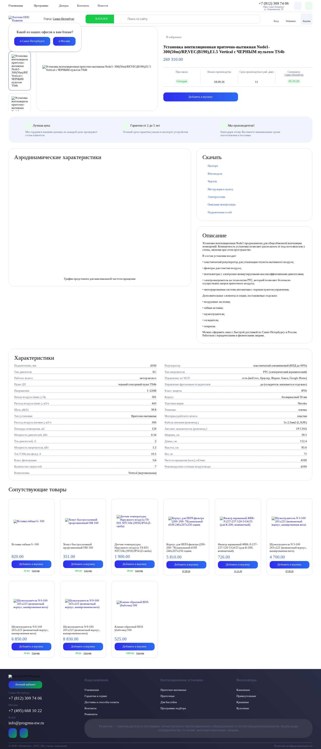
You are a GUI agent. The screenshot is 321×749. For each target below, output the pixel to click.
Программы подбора (173, 708)
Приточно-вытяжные (173, 690)
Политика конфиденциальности (293, 745)
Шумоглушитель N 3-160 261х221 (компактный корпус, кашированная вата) (288, 548)
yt (13, 733)
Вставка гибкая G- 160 (25, 544)
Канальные (243, 690)
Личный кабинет (25, 684)
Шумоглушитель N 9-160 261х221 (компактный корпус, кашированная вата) (81, 630)
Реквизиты (91, 714)
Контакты (83, 5)
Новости (103, 5)
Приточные (167, 696)
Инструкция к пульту (220, 189)
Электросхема (216, 196)
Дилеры (64, 5)
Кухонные (242, 708)
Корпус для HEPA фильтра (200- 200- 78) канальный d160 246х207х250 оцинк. (185, 548)
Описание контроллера (222, 204)
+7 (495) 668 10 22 (25, 710)
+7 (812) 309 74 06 (25, 698)
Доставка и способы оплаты (102, 702)
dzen (24, 733)
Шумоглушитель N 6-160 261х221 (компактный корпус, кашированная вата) (30, 630)
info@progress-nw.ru (26, 723)
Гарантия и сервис (96, 696)
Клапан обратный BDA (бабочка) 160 (129, 628)
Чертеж (212, 181)
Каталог (101, 18)
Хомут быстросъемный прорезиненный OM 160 (78, 546)
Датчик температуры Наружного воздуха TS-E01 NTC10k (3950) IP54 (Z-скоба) (133, 548)
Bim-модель (215, 173)
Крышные (242, 702)
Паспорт (213, 165)
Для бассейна (168, 702)
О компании (92, 690)
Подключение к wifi (220, 212)
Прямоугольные (246, 696)
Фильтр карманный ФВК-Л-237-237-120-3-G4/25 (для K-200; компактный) (237, 548)
